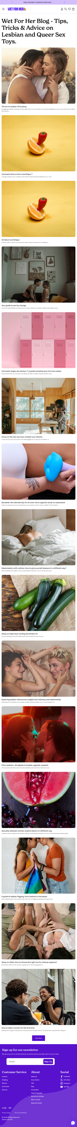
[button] (73, 1123)
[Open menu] (3, 9)
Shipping (5, 1080)
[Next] (64, 2)
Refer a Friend (35, 1099)
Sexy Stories (35, 1080)
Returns (4, 1083)
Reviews (4, 1090)
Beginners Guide (36, 1103)
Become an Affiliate (37, 1096)
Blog (32, 1086)
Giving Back (35, 1090)
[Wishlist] (69, 9)
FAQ (32, 1083)
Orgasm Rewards (36, 1093)
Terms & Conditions (21, 1112)
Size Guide (5, 1086)
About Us (34, 1076)
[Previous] (12, 2)
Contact (4, 1076)
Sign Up (48, 1061)
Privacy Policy (6, 1112)
